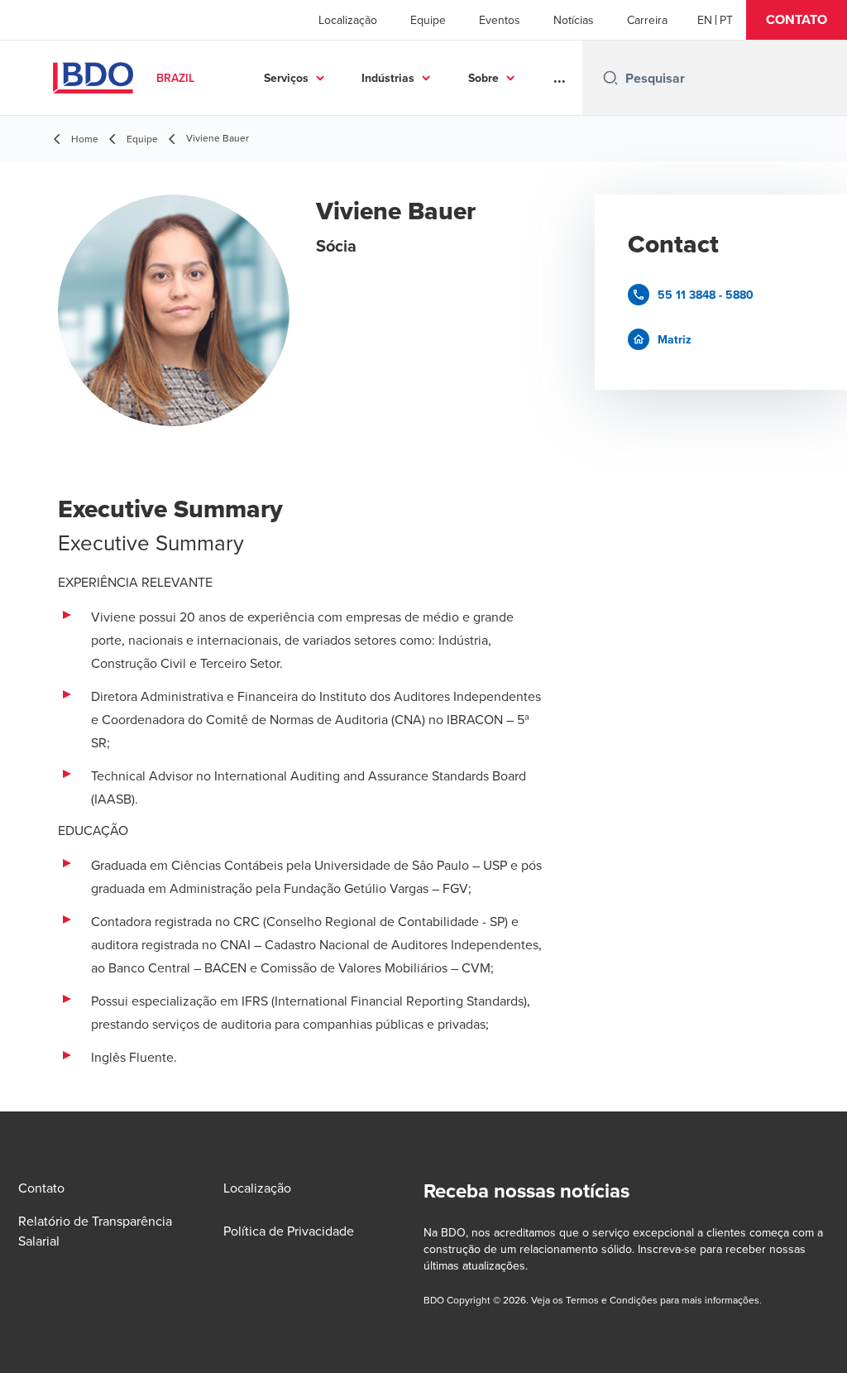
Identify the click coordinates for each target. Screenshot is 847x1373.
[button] (796, 20)
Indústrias (387, 78)
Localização (347, 20)
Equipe (428, 20)
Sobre (483, 78)
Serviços (286, 78)
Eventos (499, 20)
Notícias (573, 20)
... (559, 78)
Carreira (647, 20)
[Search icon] (610, 78)
